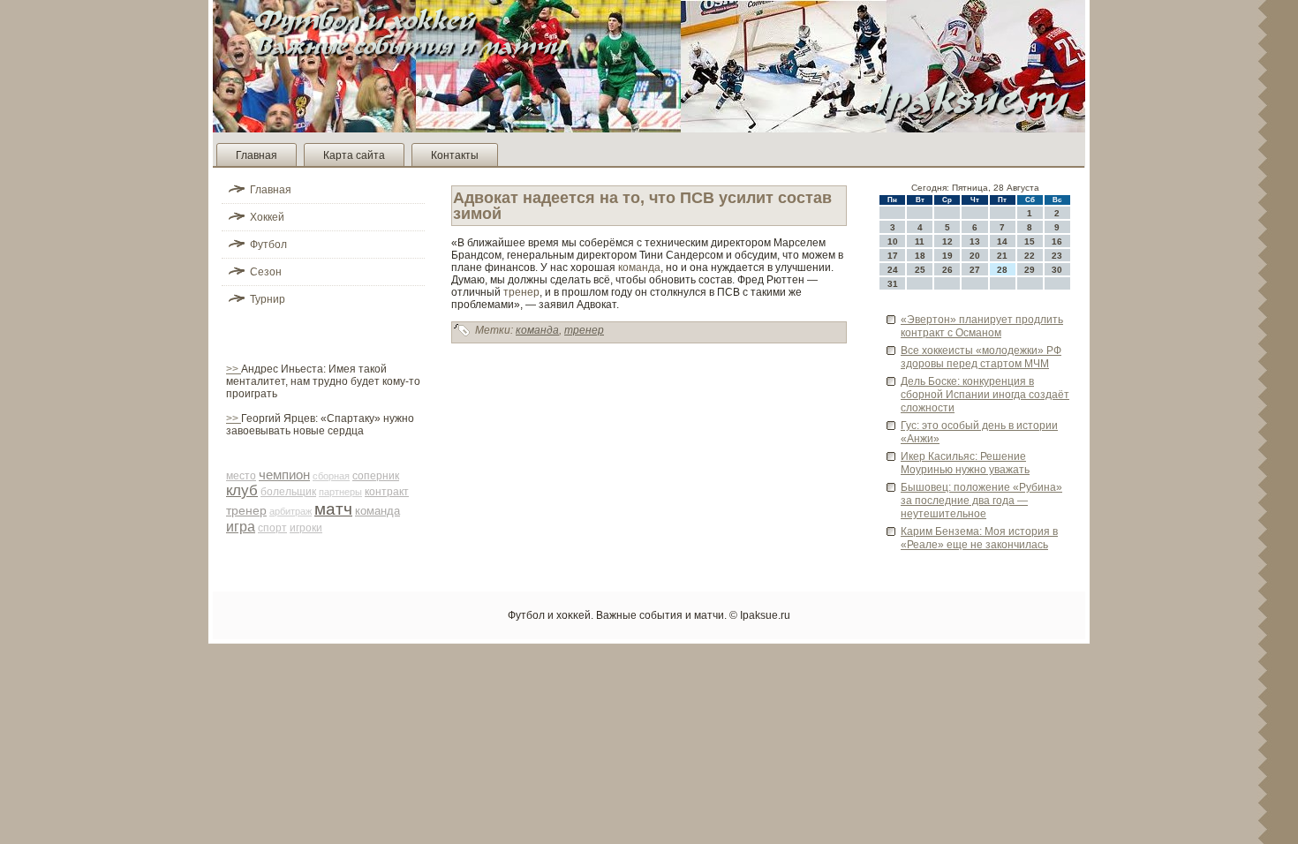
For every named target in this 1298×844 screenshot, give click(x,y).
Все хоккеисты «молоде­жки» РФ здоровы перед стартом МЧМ (981, 357)
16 (1057, 241)
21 (1002, 255)
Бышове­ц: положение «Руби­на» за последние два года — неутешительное (981, 500)
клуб (242, 490)
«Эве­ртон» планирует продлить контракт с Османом (982, 326)
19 (947, 255)
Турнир (267, 299)
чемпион (284, 474)
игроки (306, 528)
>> (233, 369)
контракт (387, 492)
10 (892, 241)
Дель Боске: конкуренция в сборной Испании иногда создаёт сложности (985, 394)
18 (920, 255)
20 (975, 255)
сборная (331, 476)
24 (892, 270)
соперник (375, 476)
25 (920, 270)
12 (947, 241)
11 (919, 241)
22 (1029, 255)
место (241, 476)
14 (1002, 241)
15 (1029, 241)
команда (377, 510)
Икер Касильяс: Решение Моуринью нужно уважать (965, 463)
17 (892, 255)
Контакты (455, 155)
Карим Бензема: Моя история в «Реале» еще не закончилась (979, 538)
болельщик (288, 491)
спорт (272, 528)
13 (975, 241)
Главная (256, 155)
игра (240, 526)
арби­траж (290, 511)
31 (892, 284)
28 (1002, 270)
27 (975, 270)
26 (947, 270)
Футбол (268, 244)
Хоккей (267, 217)
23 (1057, 255)
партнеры (340, 491)
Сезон (266, 272)
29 (1029, 270)
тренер (246, 510)
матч (333, 509)
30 (1057, 270)
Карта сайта (354, 155)
